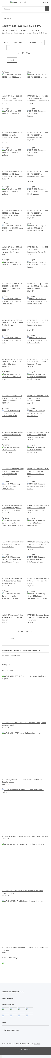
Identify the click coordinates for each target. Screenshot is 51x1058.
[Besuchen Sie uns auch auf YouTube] (4, 1036)
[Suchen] (47, 8)
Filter (6, 42)
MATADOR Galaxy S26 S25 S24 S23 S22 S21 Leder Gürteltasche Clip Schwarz (12, 173)
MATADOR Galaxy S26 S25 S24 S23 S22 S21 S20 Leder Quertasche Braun (38, 286)
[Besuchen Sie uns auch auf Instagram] (4, 1039)
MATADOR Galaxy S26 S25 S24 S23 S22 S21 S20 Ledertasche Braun (37, 322)
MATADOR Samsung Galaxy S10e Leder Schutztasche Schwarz (12, 617)
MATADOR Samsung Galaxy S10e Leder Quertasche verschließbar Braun (38, 544)
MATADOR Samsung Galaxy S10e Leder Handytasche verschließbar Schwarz (12, 507)
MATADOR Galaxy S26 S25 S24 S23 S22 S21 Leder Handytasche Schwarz (12, 249)
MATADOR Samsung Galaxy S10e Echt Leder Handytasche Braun (38, 398)
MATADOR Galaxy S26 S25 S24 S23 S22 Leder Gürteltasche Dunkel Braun (38, 98)
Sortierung (18, 42)
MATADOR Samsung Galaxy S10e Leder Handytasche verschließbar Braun (38, 471)
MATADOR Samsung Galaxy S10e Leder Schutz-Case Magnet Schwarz (12, 580)
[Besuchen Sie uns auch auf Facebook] (4, 1034)
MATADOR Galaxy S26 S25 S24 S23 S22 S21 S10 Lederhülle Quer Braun (12, 286)
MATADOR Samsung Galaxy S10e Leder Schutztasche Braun (38, 580)
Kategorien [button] (7, 664)
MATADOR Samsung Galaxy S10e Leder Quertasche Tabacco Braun (12, 544)
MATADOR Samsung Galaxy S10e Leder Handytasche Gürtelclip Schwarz (12, 471)
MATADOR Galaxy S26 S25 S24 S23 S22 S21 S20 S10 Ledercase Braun (37, 361)
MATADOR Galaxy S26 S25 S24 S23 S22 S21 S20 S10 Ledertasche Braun (12, 398)
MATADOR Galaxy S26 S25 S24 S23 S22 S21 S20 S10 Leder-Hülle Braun (12, 361)
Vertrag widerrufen (11, 1030)
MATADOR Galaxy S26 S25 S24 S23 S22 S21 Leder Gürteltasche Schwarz (37, 173)
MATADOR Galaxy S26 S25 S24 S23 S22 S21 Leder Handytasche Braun (37, 212)
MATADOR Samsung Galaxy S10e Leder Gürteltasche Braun (12, 434)
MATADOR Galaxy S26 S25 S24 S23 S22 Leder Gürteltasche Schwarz (12, 134)
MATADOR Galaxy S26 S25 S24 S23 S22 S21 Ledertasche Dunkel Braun (38, 249)
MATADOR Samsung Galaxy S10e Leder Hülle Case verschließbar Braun (38, 507)
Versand (37, 1044)
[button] (36, 2)
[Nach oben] (1, 1056)
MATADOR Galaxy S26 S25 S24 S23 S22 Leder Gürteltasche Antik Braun (12, 98)
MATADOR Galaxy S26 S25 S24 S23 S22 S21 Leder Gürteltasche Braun (37, 134)
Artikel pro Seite (35, 42)
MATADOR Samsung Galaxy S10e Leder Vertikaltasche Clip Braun (38, 617)
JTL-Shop (29, 1052)
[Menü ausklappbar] (5, 2)
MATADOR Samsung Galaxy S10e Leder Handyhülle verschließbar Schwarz (38, 434)
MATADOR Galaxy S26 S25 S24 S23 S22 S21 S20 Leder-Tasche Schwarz (13, 322)
